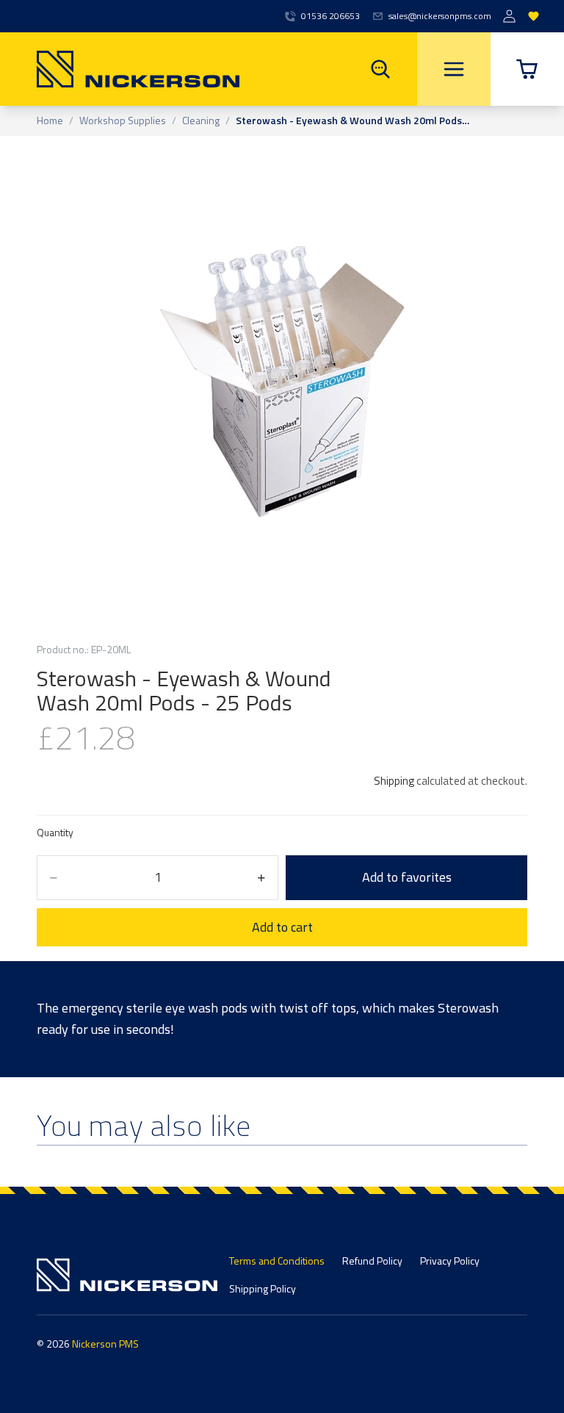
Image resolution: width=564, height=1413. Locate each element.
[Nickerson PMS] (119, 69)
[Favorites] (533, 16)
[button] (527, 69)
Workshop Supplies (122, 121)
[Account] (509, 16)
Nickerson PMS (105, 1343)
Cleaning (201, 121)
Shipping (394, 780)
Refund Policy (372, 1260)
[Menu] (454, 69)
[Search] (380, 69)
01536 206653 (330, 16)
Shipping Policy (262, 1288)
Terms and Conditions (277, 1260)
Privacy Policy (450, 1260)
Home (50, 121)
